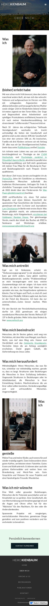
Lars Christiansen (10, 208)
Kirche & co (24, 576)
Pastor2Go (7, 178)
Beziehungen (24, 582)
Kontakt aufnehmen (24, 546)
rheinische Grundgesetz (35, 343)
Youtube (41, 147)
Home (24, 565)
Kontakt (24, 593)
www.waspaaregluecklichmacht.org (18, 226)
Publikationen (24, 147)
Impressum (31, 598)
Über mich (25, 571)
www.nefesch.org (15, 320)
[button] (45, 4)
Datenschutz (20, 598)
